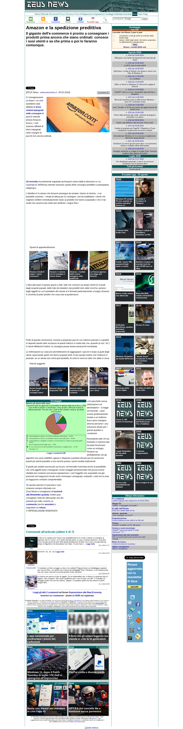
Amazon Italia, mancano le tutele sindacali (77, 390)
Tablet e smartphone (120, 547)
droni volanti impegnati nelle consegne (34, 110)
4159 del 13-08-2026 (136, 90)
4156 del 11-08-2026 (136, 105)
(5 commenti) (61, 647)
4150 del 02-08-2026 (136, 149)
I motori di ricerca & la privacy (123, 544)
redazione (77, 720)
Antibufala (118, 14)
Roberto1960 (31, 568)
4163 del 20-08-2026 (136, 63)
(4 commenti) (61, 683)
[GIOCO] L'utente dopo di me (123, 511)
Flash (140, 14)
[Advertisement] (46, 67)
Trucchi (78, 14)
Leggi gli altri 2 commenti (45, 592)
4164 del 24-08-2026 (136, 55)
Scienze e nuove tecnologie (123, 528)
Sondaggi (109, 14)
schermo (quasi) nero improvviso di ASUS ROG (130, 501)
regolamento (78, 600)
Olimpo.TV (116, 504)
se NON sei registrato (83, 595)
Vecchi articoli (134, 169)
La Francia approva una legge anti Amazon (98, 274)
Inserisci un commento (52, 595)
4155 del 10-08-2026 (136, 112)
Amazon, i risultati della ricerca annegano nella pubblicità (77, 275)
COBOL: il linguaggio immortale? (124, 506)
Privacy (115, 523)
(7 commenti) (102, 611)
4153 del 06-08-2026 (136, 126)
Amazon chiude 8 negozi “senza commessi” (37, 274)
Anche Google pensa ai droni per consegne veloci (38, 390)
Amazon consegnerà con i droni (98, 389)
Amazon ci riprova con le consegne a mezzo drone (57, 274)
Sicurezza (70, 14)
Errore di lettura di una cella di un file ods (128, 520)
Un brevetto (32, 181)
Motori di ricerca (119, 542)
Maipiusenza (87, 14)
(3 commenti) (102, 683)
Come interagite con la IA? (122, 515)
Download (127, 14)
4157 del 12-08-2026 (136, 97)
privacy (94, 718)
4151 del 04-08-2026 (136, 141)
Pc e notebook (118, 499)
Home (37, 14)
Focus (62, 14)
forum (66, 721)
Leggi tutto (90, 544)
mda (31, 549)
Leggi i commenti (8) (56, 453)
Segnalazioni (99, 14)
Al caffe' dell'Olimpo (120, 509)
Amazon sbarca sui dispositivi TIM (58, 389)
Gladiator (31, 565)
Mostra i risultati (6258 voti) (135, 47)
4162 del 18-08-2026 (136, 69)
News (134, 14)
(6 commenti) (61, 611)
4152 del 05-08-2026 (136, 133)
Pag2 (145, 14)
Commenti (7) (103, 93)
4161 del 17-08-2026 (136, 76)
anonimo (49, 504)
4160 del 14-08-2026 (136, 82)
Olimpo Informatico (134, 496)
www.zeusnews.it (48, 92)
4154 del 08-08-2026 (136, 120)
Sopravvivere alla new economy (125, 535)
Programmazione (119, 518)
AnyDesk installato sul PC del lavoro (126, 525)
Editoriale (45, 14)
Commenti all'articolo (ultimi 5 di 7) (50, 532)
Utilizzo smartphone (119, 549)
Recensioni (54, 14)
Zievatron (31, 588)
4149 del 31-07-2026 (136, 159)
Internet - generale (119, 513)
